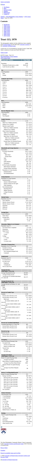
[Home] (3, 4)
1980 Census (7, 31)
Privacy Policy (4, 447)
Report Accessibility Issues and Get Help (10, 453)
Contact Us (6, 14)
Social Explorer (7, 44)
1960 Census (7, 28)
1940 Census (7, 26)
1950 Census (7, 27)
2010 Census (7, 35)
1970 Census (7, 30)
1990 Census (7, 33)
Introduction (7, 24)
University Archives (24, 44)
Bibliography (7, 12)
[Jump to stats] (4, 52)
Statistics (6, 11)
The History (7, 7)
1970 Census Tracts (5, 58)
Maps (5, 8)
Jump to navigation (5, 2)
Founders (3, 450)
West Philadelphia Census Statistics (9, 56)
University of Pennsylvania (9, 46)
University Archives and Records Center (13, 443)
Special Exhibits (8, 10)
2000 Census (7, 34)
